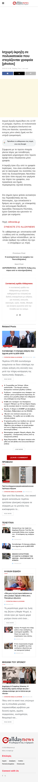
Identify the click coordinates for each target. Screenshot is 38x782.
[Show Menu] (3, 3)
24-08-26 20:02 (9, 604)
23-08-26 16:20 (19, 653)
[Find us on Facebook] (2, 775)
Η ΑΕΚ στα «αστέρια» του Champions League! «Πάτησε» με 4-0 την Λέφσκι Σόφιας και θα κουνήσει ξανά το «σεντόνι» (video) (20, 404)
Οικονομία (8, 345)
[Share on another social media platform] (30, 73)
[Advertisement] (19, 28)
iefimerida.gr (14, 222)
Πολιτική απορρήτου (8, 764)
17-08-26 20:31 (28, 491)
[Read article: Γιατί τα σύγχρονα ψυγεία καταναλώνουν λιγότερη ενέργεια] (19, 474)
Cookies (20, 761)
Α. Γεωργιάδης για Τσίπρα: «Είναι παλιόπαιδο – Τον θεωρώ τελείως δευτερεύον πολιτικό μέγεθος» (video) (17, 387)
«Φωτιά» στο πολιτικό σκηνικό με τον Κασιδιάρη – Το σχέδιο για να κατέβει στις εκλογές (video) (19, 416)
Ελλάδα (6, 481)
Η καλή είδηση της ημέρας (15, 588)
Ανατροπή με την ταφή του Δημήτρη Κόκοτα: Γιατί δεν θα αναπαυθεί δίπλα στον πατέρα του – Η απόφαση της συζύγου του (23, 532)
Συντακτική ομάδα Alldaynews (19, 283)
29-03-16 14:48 (6, 68)
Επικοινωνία (20, 764)
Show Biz (7, 681)
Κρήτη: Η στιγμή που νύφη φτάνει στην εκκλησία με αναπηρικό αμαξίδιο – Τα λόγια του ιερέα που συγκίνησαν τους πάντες (24, 632)
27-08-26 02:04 (28, 357)
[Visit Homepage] (20, 3)
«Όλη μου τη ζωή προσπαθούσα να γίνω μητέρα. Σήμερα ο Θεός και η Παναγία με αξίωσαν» (18, 595)
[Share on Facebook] (7, 73)
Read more (9, 379)
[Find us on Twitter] (5, 775)
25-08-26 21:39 (28, 696)
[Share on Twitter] (19, 73)
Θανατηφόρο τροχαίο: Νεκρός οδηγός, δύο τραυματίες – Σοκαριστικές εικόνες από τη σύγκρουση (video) (19, 434)
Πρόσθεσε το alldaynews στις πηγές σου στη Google (20, 142)
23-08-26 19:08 (19, 639)
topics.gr (10, 750)
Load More (19, 449)
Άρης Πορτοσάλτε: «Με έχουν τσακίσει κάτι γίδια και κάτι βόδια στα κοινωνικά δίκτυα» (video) (19, 442)
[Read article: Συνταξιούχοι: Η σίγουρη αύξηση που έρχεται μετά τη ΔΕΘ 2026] (19, 339)
